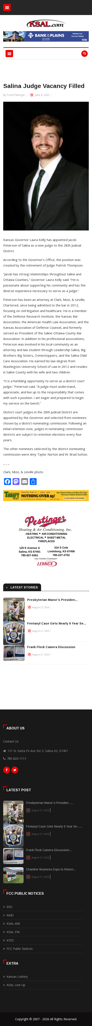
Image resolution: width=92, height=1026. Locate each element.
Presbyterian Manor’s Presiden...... (50, 803)
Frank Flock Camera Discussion (51, 647)
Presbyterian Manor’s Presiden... (52, 600)
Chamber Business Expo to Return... (51, 869)
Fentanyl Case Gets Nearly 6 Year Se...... (54, 826)
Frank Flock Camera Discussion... (49, 850)
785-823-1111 (16, 758)
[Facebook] (6, 771)
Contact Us (11, 741)
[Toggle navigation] (7, 7)
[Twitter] (14, 771)
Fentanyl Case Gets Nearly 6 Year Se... (56, 623)
